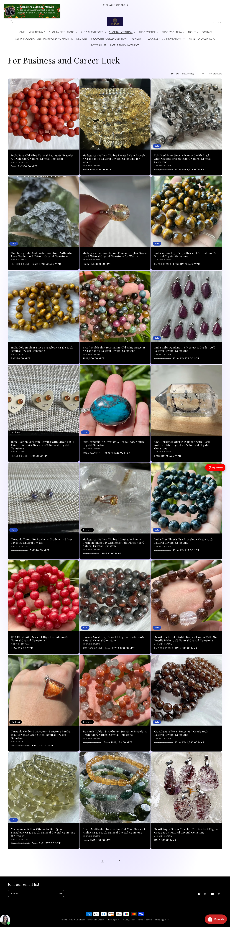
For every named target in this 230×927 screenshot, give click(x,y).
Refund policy (114, 920)
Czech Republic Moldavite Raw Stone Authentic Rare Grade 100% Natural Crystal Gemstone (41, 254)
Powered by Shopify (96, 920)
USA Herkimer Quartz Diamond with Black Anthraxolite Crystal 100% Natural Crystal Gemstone (182, 445)
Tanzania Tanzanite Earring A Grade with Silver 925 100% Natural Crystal (42, 541)
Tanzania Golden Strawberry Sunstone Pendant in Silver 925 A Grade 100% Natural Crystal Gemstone (42, 734)
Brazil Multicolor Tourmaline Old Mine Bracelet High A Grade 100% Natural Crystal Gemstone (114, 831)
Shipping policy (162, 920)
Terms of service (145, 920)
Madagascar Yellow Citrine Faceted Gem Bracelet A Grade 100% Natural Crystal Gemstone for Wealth (115, 158)
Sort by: (175, 73)
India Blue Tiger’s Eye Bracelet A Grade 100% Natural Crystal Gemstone (183, 541)
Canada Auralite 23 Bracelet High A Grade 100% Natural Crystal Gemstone (113, 638)
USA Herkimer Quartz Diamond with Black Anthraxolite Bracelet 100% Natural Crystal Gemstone (182, 158)
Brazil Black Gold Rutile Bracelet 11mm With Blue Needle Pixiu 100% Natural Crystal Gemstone (186, 638)
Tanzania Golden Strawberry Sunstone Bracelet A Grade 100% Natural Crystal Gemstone (115, 733)
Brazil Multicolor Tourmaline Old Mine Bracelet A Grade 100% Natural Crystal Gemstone (114, 349)
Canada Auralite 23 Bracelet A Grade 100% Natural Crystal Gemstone (181, 733)
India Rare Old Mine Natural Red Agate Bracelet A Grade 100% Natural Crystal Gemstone (42, 157)
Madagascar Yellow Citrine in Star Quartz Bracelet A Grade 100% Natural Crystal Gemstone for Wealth (43, 832)
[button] (11, 21)
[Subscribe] (60, 893)
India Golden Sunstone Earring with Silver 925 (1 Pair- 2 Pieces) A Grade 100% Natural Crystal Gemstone (42, 445)
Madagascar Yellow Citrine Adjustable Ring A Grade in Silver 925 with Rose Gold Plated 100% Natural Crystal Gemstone (113, 542)
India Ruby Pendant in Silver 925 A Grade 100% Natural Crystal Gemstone (184, 349)
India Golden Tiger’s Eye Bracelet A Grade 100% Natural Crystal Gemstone (42, 349)
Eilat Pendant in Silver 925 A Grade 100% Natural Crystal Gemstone (114, 443)
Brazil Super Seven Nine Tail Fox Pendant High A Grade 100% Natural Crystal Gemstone (186, 831)
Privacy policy (129, 920)
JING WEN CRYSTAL (77, 920)
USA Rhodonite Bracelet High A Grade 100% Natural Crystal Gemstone (39, 638)
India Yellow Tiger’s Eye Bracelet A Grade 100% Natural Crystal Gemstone (185, 254)
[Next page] (127, 860)
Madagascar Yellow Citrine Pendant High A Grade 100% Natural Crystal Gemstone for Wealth (115, 254)
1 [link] (102, 860)
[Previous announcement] (8, 5)
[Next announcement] (221, 5)
